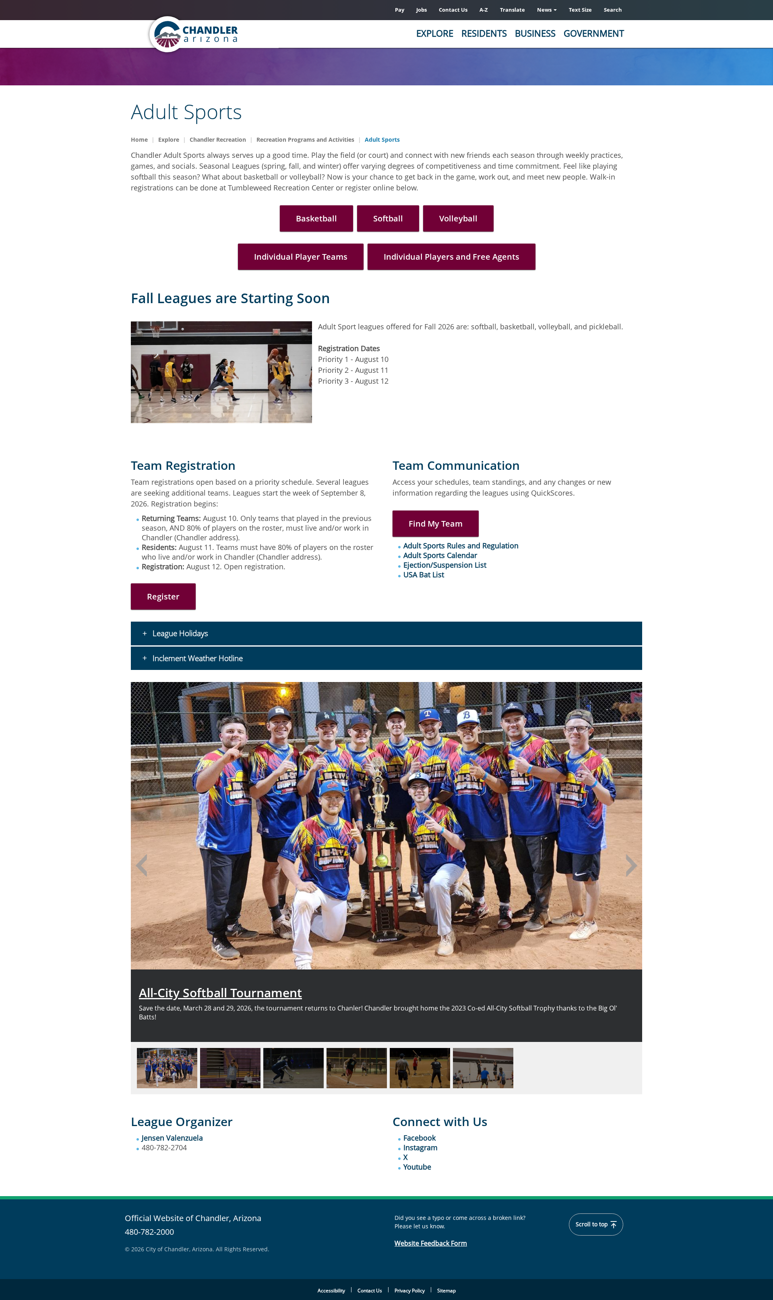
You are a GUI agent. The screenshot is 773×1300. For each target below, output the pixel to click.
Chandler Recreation (218, 139)
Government (594, 33)
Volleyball (458, 218)
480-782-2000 (149, 1231)
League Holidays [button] (179, 633)
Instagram (420, 1147)
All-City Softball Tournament (220, 992)
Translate (512, 9)
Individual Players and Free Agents (451, 256)
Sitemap (446, 1290)
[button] (141, 865)
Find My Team (436, 523)
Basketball (316, 218)
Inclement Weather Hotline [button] (197, 658)
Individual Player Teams (300, 256)
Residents (484, 33)
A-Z (484, 9)
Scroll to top (593, 1224)
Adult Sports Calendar (440, 555)
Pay (399, 9)
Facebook (419, 1138)
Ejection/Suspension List (444, 565)
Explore (434, 33)
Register (163, 596)
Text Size (580, 9)
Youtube (417, 1167)
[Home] (225, 34)
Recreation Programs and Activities (305, 139)
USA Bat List (423, 574)
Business (535, 33)
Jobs (421, 9)
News (545, 9)
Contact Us (453, 9)
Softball (388, 218)
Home (139, 139)
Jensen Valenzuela (172, 1138)
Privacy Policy (410, 1290)
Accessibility (331, 1290)
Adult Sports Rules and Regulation (461, 545)
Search (613, 9)
